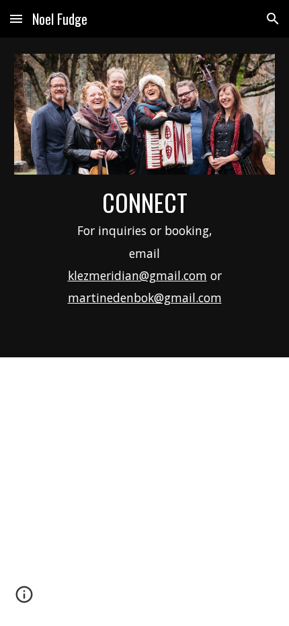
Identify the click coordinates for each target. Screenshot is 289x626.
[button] (16, 18)
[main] (145, 258)
